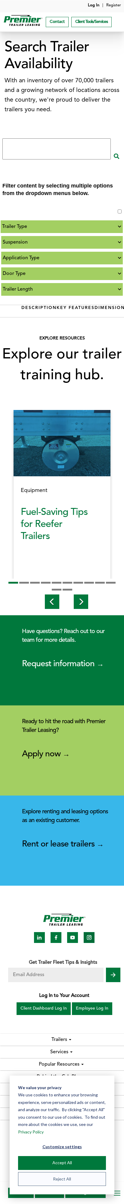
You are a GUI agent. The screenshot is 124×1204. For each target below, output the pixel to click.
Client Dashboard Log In (43, 1008)
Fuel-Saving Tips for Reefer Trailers (54, 524)
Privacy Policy (31, 1131)
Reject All (62, 1178)
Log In (93, 5)
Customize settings (62, 1146)
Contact (57, 22)
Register (113, 5)
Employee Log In (92, 1008)
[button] (48, 601)
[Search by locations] (116, 157)
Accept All (62, 1162)
